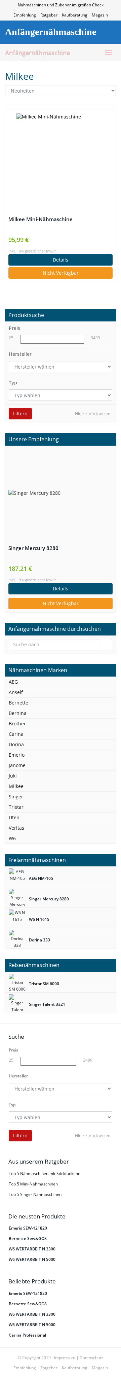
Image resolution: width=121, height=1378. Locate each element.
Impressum (64, 1357)
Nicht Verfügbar (61, 273)
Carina (16, 734)
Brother (17, 723)
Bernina (18, 713)
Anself (16, 692)
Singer (16, 796)
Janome (17, 765)
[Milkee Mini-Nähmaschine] (60, 157)
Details (60, 259)
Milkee (16, 786)
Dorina (16, 744)
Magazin (100, 15)
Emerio (17, 755)
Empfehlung (24, 15)
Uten (14, 817)
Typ (13, 382)
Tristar (16, 807)
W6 (12, 838)
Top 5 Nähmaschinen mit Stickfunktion (44, 1173)
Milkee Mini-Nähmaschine (40, 219)
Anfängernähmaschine (37, 52)
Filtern (20, 413)
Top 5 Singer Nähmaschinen (35, 1194)
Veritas (16, 828)
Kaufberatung (74, 15)
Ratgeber (48, 15)
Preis (14, 328)
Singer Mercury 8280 (33, 548)
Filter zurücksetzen (92, 413)
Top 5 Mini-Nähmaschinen (33, 1184)
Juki (13, 775)
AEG (13, 682)
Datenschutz (91, 1357)
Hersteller (20, 354)
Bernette (18, 702)
